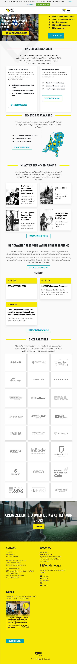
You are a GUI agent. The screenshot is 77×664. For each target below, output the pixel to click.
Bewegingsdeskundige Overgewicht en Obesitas (28, 216)
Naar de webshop (46, 554)
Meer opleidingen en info (38, 236)
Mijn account (44, 552)
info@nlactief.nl (16, 563)
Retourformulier (45, 561)
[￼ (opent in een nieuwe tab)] (16, 362)
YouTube (45, 585)
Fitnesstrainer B (61, 189)
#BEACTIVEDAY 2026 (17, 286)
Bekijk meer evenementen (38, 330)
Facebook (45, 576)
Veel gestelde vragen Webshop (50, 559)
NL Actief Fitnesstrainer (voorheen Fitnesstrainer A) (27, 189)
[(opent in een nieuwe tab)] (38, 398)
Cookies (47, 659)
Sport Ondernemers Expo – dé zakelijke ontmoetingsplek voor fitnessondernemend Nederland (21, 312)
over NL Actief (56, 35)
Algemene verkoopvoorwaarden (50, 557)
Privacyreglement (37, 659)
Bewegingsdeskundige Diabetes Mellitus (61, 215)
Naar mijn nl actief (52, 98)
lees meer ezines (15, 641)
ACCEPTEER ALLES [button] (43, 4)
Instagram (45, 581)
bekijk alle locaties (22, 147)
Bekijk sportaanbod (19, 105)
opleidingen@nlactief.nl (18, 565)
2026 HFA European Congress (54, 286)
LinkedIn (45, 578)
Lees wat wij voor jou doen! (16, 33)
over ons (38, 526)
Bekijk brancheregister (38, 268)
